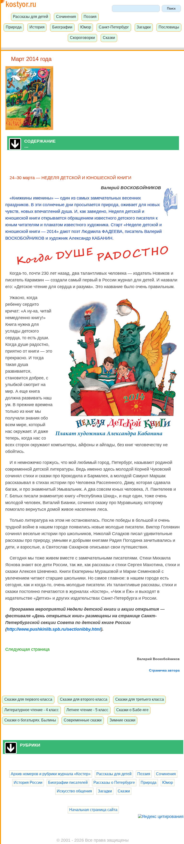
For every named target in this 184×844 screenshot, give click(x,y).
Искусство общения (74, 791)
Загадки (144, 27)
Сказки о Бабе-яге (132, 710)
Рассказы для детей (30, 16)
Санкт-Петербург (114, 27)
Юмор (85, 27)
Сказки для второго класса (83, 699)
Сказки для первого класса (28, 699)
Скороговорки (82, 37)
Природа (14, 27)
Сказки (109, 37)
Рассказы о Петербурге (114, 782)
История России (28, 782)
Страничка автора (164, 670)
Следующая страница (27, 649)
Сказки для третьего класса (139, 699)
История (37, 27)
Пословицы (169, 27)
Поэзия (90, 16)
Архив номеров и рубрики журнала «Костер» (51, 774)
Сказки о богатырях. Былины (30, 720)
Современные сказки (83, 720)
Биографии (62, 27)
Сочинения (66, 16)
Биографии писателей (68, 782)
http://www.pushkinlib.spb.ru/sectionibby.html (54, 629)
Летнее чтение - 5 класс (87, 710)
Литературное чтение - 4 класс (31, 710)
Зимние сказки (122, 720)
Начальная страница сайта (93, 810)
